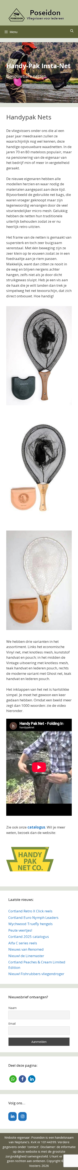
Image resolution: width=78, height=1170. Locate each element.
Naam (12, 1008)
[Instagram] (22, 1116)
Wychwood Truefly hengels (30, 923)
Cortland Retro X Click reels (30, 911)
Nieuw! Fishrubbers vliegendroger (36, 973)
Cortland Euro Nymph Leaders (33, 917)
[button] (13, 1079)
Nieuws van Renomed (26, 949)
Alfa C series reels (22, 943)
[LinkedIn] (12, 1116)
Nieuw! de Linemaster (26, 955)
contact (33, 1147)
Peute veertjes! (20, 930)
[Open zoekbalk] (72, 31)
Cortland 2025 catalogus (28, 936)
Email (12, 1024)
